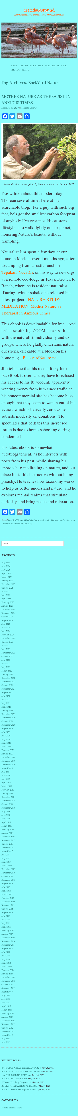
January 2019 (7, 793)
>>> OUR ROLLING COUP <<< (16, 1074)
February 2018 (7, 829)
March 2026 (6, 576)
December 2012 (8, 1020)
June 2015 (5, 919)
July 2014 (5, 951)
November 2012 (8, 1024)
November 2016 (8, 872)
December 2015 (8, 901)
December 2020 (8, 713)
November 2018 (8, 800)
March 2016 (6, 894)
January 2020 (7, 753)
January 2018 (7, 832)
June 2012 (5, 1042)
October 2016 (7, 876)
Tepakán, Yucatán (17, 272)
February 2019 (7, 789)
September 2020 (8, 724)
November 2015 (8, 905)
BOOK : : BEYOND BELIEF (14, 1078)
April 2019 (6, 782)
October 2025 (7, 587)
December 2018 (8, 796)
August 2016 (7, 883)
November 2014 (8, 941)
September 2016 (8, 879)
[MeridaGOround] (39, 40)
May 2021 (5, 703)
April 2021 (6, 706)
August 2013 (7, 991)
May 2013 (5, 1002)
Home (14, 65)
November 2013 (8, 980)
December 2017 (8, 836)
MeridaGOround (39, 10)
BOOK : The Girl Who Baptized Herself (18, 1089)
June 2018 (5, 814)
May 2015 (5, 923)
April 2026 (6, 573)
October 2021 (7, 685)
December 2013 (8, 977)
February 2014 (7, 969)
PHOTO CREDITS (20, 69)
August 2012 (7, 1034)
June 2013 (5, 998)
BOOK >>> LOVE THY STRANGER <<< (21, 1071)
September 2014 (8, 944)
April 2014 (6, 962)
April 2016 (6, 890)
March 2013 (6, 1009)
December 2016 (8, 869)
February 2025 (7, 602)
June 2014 (5, 955)
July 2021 (5, 695)
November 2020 (8, 717)
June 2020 (5, 735)
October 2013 (7, 984)
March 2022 (6, 670)
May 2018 (5, 818)
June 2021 (5, 699)
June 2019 (5, 775)
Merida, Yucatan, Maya (11, 1107)
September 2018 (8, 807)
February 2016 (7, 897)
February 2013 (7, 1013)
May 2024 (5, 630)
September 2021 (8, 688)
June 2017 (5, 854)
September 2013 (8, 988)
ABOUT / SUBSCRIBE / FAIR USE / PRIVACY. (46, 65)
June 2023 (5, 645)
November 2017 (8, 840)
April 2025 (6, 598)
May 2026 (5, 569)
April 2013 (6, 1006)
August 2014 (7, 948)
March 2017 (6, 865)
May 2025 (5, 594)
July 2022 (5, 659)
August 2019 (7, 768)
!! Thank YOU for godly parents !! (16, 1082)
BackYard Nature (15, 520)
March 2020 (6, 746)
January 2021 (7, 710)
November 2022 (8, 652)
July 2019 (5, 771)
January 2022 (7, 674)
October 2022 (7, 656)
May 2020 (5, 739)
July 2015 (5, 915)
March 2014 (6, 966)
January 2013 (7, 1016)
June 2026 (5, 566)
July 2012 (5, 1038)
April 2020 (6, 742)
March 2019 (6, 786)
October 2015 (7, 908)
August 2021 (7, 692)
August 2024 (7, 620)
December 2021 (8, 677)
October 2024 (7, 616)
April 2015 (6, 926)
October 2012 (7, 1027)
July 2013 (5, 995)
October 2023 (7, 641)
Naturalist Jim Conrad (20, 523)
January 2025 (7, 605)
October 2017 (7, 843)
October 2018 (7, 804)
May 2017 (5, 858)
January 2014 (7, 973)
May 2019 (5, 778)
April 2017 (6, 861)
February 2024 (7, 634)
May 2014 (5, 959)
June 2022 (5, 663)
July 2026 (5, 562)
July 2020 (5, 731)
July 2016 (5, 887)
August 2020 (7, 728)
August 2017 (7, 850)
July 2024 (5, 623)
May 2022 (5, 667)
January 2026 (7, 580)
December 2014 (8, 937)
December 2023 (8, 638)
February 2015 (7, 930)
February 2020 (7, 750)
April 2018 (6, 822)
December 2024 (8, 609)
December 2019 (8, 757)
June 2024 (5, 627)
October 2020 (7, 721)
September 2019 (8, 764)
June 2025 (5, 591)
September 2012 (8, 1031)
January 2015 (7, 933)
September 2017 (8, 847)
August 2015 (7, 912)
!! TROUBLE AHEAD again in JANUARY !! (21, 1067)
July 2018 (5, 811)
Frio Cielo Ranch (31, 520)
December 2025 (8, 584)
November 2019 (8, 760)
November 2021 (8, 681)
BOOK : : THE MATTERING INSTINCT (19, 1085)
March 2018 (6, 825)
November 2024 (8, 612)
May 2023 (5, 649)
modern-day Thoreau (49, 520)
